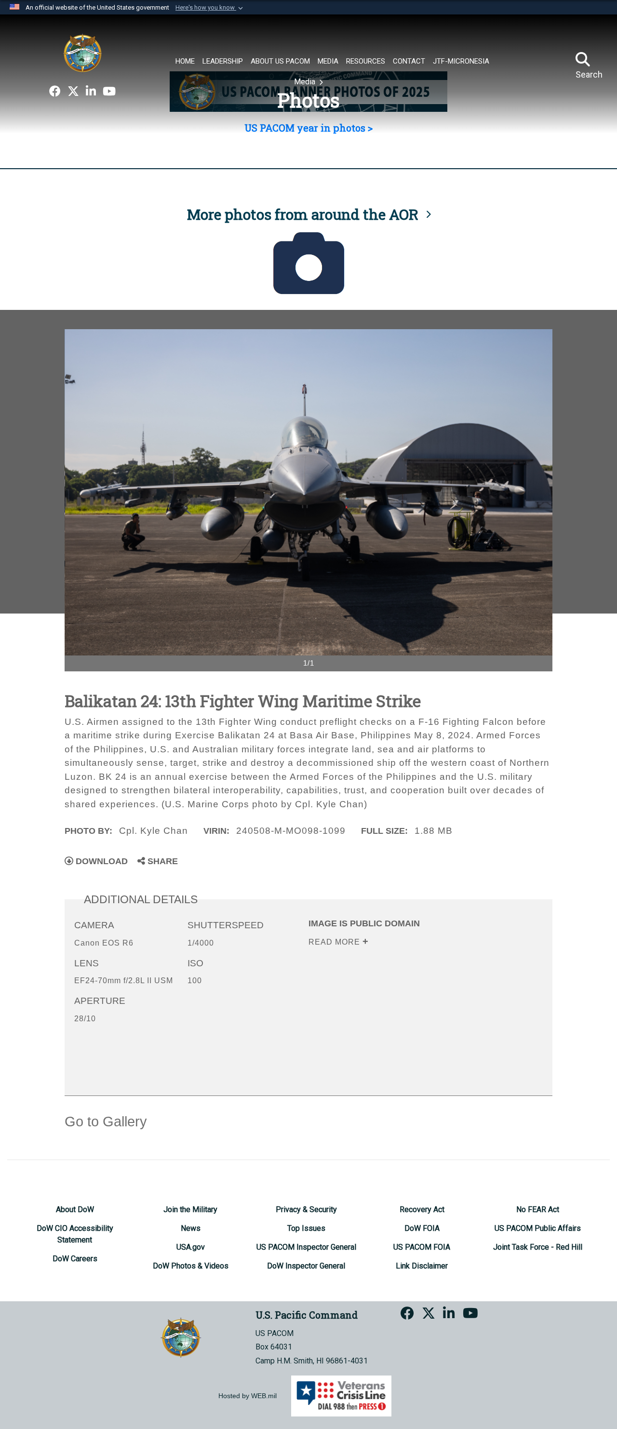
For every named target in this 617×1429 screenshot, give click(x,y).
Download (100, 861)
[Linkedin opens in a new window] (91, 91)
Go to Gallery (106, 1121)
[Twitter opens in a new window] (73, 91)
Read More (335, 942)
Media (305, 81)
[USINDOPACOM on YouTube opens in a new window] (109, 91)
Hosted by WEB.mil (247, 1396)
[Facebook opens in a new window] (55, 91)
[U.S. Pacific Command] (82, 53)
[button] (210, 8)
